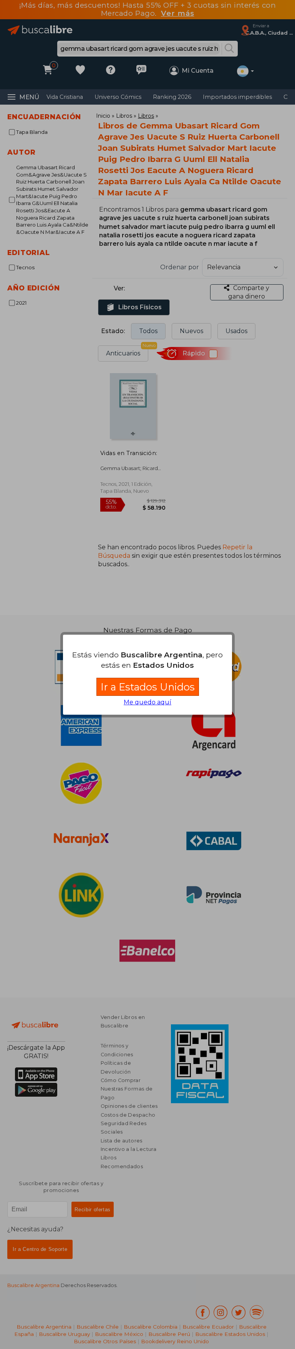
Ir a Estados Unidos (148, 687)
